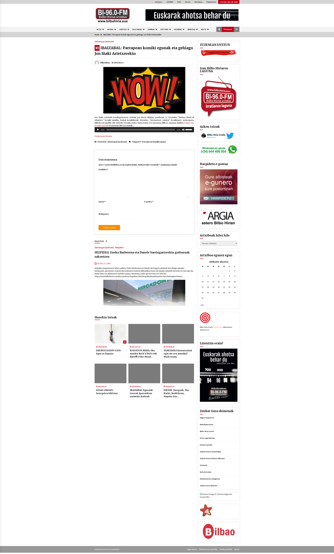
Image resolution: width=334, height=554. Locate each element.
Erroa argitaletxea (207, 438)
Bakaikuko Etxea (206, 424)
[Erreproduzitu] (98, 129)
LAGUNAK (169, 2)
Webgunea (104, 214)
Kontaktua (198, 2)
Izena (102, 202)
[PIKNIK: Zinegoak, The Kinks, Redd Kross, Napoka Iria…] (178, 373)
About (236, 549)
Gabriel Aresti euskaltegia (210, 451)
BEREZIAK (191, 29)
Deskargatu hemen (103, 136)
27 (219, 292)
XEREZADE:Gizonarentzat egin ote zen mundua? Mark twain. (178, 353)
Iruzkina (103, 169)
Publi (179, 2)
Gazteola (203, 465)
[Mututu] (183, 129)
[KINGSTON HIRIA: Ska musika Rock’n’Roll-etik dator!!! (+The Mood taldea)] (144, 334)
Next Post (99, 241)
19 (213, 287)
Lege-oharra (192, 549)
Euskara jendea (206, 445)
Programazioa (211, 2)
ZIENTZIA (123, 29)
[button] (219, 29)
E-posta (148, 202)
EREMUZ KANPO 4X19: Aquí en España (108, 352)
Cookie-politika (226, 549)
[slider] (189, 129)
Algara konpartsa (207, 418)
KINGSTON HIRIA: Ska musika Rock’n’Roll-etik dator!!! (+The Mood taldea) (143, 353)
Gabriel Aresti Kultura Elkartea (212, 458)
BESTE (203, 29)
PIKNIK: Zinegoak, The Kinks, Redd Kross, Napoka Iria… (176, 393)
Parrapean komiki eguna (154, 142)
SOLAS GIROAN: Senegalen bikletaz (107, 392)
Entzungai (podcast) (104, 41)
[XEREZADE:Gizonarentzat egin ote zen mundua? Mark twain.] (178, 334)
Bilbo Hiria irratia (207, 431)
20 (219, 287)
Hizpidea (119, 247)
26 (213, 292)
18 (208, 287)
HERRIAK (151, 29)
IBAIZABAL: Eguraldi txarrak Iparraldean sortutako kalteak (141, 393)
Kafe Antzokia (205, 472)
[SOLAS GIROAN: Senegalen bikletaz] (110, 373)
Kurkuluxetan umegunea (210, 479)
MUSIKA (110, 29)
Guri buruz (158, 2)
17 (203, 287)
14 (224, 281)
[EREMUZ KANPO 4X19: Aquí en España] (110, 334)
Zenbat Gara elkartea (208, 485)
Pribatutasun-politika (208, 549)
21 (224, 287)
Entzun (187, 2)
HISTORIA (164, 29)
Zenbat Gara (218, 327)
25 (208, 292)
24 (203, 292)
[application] (144, 129)
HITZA (99, 29)
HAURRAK (178, 29)
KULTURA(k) (137, 29)
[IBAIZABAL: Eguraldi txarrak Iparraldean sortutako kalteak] (144, 373)
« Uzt (202, 305)
